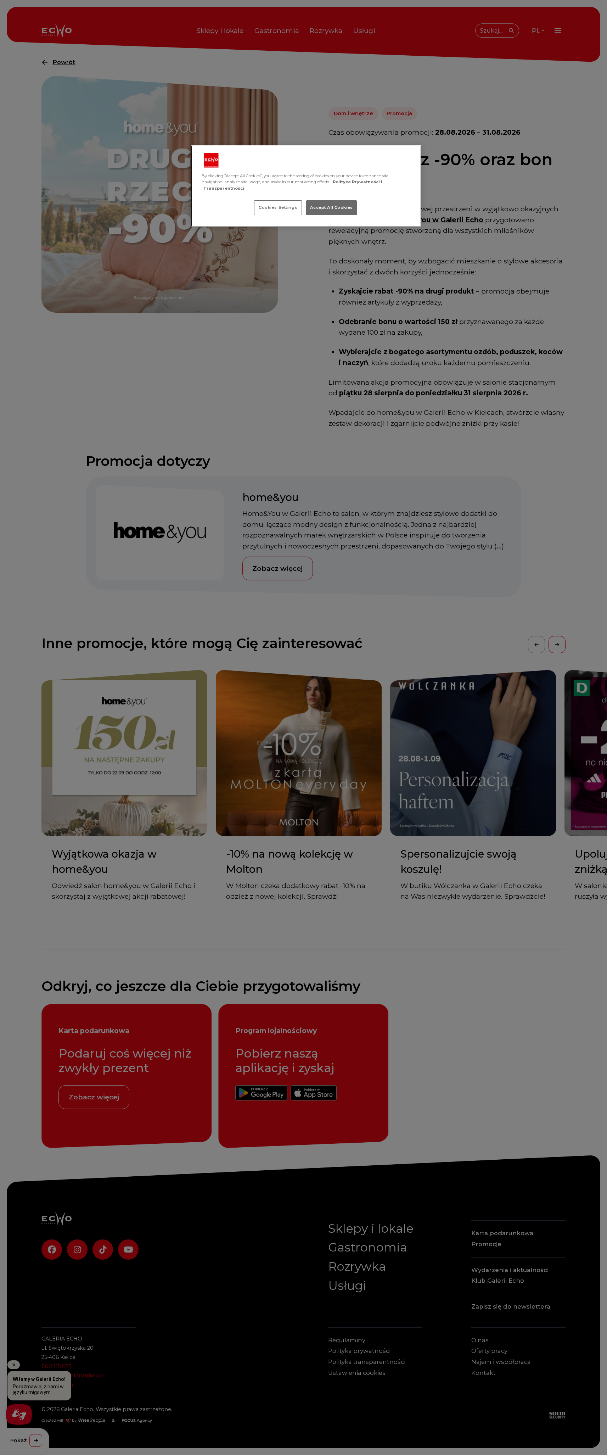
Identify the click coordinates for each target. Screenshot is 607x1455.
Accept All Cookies (331, 207)
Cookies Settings (278, 207)
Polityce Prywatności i (357, 181)
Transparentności (223, 188)
